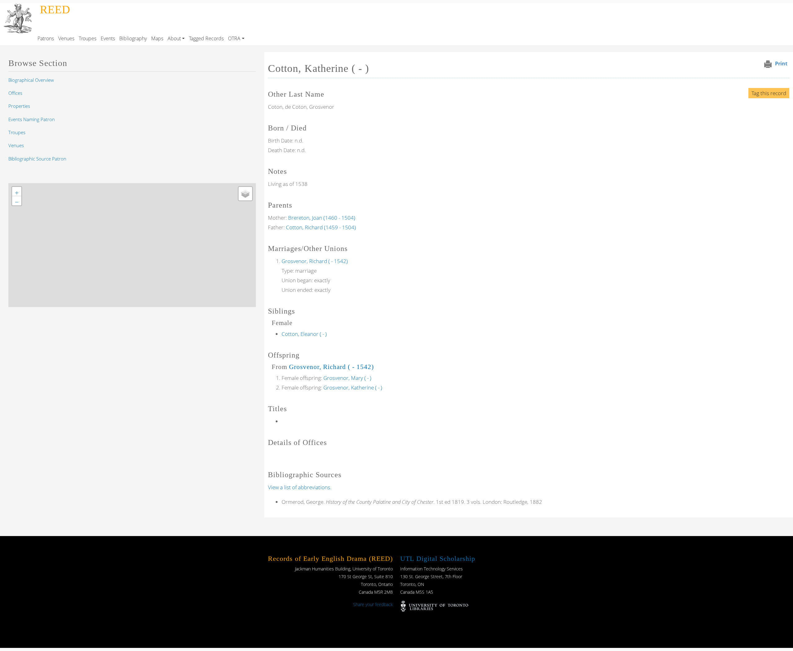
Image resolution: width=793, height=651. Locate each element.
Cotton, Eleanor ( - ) (304, 333)
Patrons (45, 38)
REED (55, 9)
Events (108, 38)
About (174, 38)
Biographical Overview (31, 80)
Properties (19, 106)
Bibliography (133, 38)
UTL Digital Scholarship (437, 558)
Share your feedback (373, 604)
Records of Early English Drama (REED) (330, 558)
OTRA (234, 38)
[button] (16, 191)
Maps (157, 38)
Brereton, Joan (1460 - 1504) (321, 217)
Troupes (87, 38)
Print (781, 63)
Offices (15, 93)
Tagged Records (206, 38)
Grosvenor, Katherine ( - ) (352, 387)
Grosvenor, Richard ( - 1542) (315, 261)
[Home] (19, 7)
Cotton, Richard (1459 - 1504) (321, 227)
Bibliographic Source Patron (37, 159)
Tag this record (768, 93)
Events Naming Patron (31, 119)
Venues (66, 38)
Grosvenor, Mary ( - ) (347, 377)
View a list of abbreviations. (299, 487)
